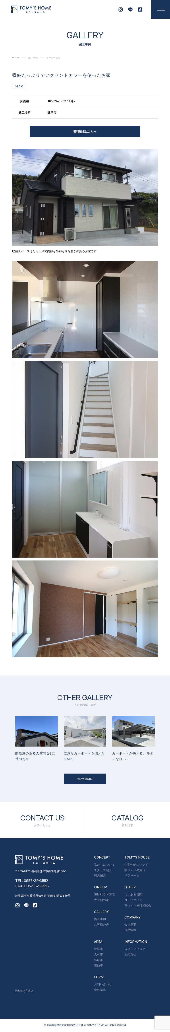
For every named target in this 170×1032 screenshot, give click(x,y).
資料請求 (100, 990)
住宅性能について (136, 864)
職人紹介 (100, 875)
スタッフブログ (134, 949)
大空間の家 (101, 900)
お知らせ (130, 954)
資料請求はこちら (85, 131)
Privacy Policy (24, 990)
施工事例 (100, 919)
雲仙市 (98, 965)
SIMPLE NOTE (104, 894)
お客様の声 (101, 924)
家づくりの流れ (134, 870)
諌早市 (98, 949)
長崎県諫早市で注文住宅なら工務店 (75, 1025)
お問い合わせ (103, 984)
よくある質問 (133, 894)
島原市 (98, 960)
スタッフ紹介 (103, 870)
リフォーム (131, 875)
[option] (36, 739)
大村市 (98, 954)
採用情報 (130, 930)
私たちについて (104, 864)
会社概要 (130, 924)
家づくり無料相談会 (137, 905)
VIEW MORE (85, 778)
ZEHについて (133, 900)
